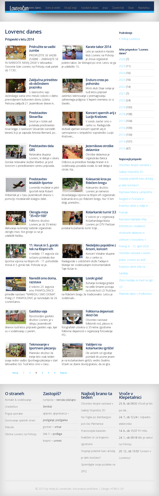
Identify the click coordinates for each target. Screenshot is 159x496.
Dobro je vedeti (52, 8)
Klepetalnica (143, 8)
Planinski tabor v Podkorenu (135, 293)
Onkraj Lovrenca (130, 39)
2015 (122, 134)
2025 (122, 66)
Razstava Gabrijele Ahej (132, 219)
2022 (122, 86)
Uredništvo (11, 406)
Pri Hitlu (142, 431)
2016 (122, 128)
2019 (122, 107)
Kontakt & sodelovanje (18, 400)
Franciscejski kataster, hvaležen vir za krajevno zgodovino (95, 437)
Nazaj (15, 372)
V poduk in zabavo (89, 8)
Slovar (131, 8)
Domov (19, 8)
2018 (122, 114)
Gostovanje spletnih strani (20, 420)
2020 (122, 100)
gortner (47, 427)
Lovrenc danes (34, 8)
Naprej (63, 372)
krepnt (47, 440)
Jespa (105, 8)
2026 (122, 59)
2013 (122, 148)
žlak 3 (46, 434)
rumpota (48, 400)
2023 (122, 80)
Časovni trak (118, 8)
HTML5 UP (117, 489)
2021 (122, 93)
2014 (122, 141)
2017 (122, 121)
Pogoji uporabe (14, 413)
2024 (122, 73)
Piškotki (9, 427)
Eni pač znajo (70, 8)
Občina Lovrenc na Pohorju (21, 434)
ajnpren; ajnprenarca (55, 413)
